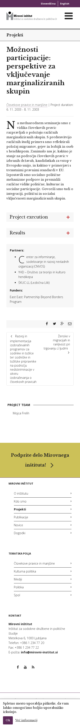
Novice (18, 525)
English (64, 3)
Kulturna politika (25, 571)
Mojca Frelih (21, 413)
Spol (17, 595)
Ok (8, 720)
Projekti (14, 35)
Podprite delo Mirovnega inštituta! (40, 460)
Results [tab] (17, 232)
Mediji (18, 579)
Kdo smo (20, 501)
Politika (19, 587)
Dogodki (19, 533)
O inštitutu (21, 493)
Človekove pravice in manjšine (26, 105)
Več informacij (26, 720)
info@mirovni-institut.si (39, 652)
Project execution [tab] (29, 217)
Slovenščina (48, 3)
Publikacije (21, 517)
